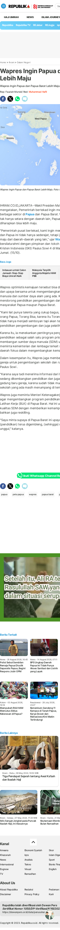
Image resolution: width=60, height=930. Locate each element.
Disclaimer (5, 894)
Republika (7, 25)
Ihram (11, 62)
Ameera (4, 850)
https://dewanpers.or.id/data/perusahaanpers (27, 912)
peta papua (18, 494)
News (30, 17)
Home (3, 62)
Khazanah (5, 855)
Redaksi (28, 889)
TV (1, 873)
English (52, 869)
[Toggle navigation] (3, 6)
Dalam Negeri (23, 62)
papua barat (48, 494)
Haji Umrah (11, 17)
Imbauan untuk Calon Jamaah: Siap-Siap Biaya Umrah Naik (14, 273)
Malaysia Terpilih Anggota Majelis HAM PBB (44, 273)
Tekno (27, 864)
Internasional (7, 864)
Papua (30, 214)
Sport (52, 859)
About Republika (9, 889)
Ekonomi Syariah (33, 850)
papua (4, 494)
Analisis (28, 859)
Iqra (26, 855)
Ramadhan (30, 873)
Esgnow (4, 869)
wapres (32, 494)
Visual (27, 869)
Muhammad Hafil (38, 91)
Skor (51, 850)
